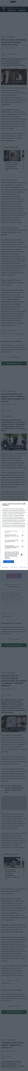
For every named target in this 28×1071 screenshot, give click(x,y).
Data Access (14, 567)
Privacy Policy (22, 567)
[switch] (22, 535)
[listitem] (14, 532)
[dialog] (14, 535)
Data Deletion (5, 567)
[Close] (24, 503)
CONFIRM (8, 561)
